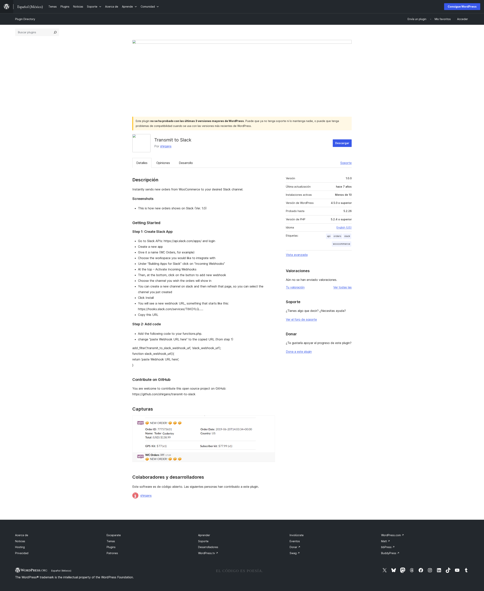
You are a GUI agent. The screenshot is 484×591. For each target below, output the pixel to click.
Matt (385, 541)
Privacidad (21, 553)
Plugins (111, 547)
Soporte (346, 163)
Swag (295, 553)
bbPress (388, 547)
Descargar (342, 143)
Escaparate (114, 535)
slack (347, 236)
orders (337, 236)
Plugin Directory (25, 19)
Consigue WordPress (462, 6)
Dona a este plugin (299, 351)
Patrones (112, 553)
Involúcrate (297, 535)
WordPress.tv (208, 553)
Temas (111, 541)
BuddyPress (390, 553)
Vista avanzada (297, 255)
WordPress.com (392, 535)
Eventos (295, 541)
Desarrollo (186, 163)
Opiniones (163, 163)
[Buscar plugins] (55, 32)
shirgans (165, 146)
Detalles (141, 163)
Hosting (20, 547)
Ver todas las (342, 287)
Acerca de (21, 535)
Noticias (20, 541)
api (328, 236)
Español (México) (61, 570)
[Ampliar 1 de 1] (270, 420)
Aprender (204, 535)
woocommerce (341, 243)
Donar (295, 547)
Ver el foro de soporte (301, 319)
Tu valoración (295, 287)
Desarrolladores (208, 547)
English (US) (344, 227)
